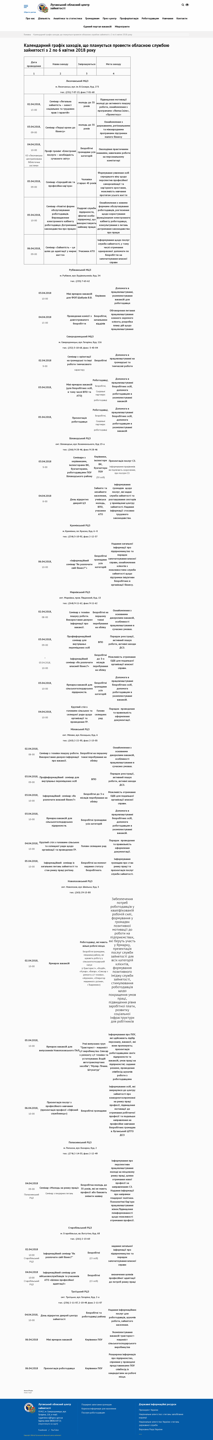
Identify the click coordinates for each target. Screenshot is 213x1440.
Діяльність (44, 18)
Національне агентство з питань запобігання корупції (161, 1416)
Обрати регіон (30, 12)
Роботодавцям (150, 18)
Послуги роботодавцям (93, 1412)
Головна (27, 34)
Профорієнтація (129, 18)
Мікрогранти (122, 26)
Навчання (167, 18)
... (140, 1433)
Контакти (181, 18)
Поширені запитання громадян (96, 1404)
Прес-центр (109, 18)
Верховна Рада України (150, 1429)
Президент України (148, 1409)
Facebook (42, 1430)
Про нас (30, 18)
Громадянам (92, 18)
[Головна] (43, 8)
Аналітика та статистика (67, 18)
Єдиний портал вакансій (97, 26)
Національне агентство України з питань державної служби (159, 1423)
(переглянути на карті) (48, 1423)
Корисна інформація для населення (98, 1408)
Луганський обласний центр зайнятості (70, 6)
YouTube (55, 1430)
